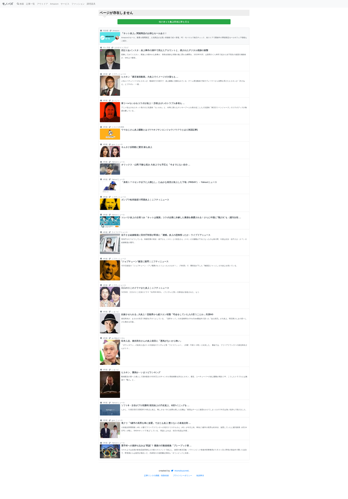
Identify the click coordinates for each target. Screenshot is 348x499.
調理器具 (91, 3)
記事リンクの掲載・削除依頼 (156, 475)
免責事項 (200, 475)
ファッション (78, 3)
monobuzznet (181, 470)
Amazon (54, 3)
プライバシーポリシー (182, 475)
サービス (65, 3)
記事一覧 (30, 3)
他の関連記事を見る (174, 21)
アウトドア (42, 3)
